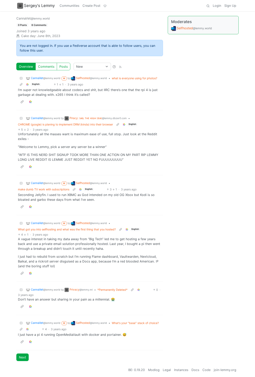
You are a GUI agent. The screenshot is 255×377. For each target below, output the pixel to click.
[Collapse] (21, 78)
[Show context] (21, 84)
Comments (46, 67)
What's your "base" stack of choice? (135, 323)
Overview (26, 67)
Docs (195, 370)
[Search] (208, 6)
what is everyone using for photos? (134, 78)
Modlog (154, 370)
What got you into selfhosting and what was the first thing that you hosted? (67, 229)
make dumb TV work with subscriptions (43, 189)
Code (206, 370)
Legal (167, 370)
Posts (63, 67)
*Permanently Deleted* (112, 289)
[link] (27, 84)
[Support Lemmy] (105, 6)
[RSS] (120, 67)
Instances (181, 370)
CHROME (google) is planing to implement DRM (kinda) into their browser (65, 124)
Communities (69, 6)
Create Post (91, 6)
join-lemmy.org (225, 370)
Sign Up (230, 6)
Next (22, 357)
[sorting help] (114, 67)
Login (217, 6)
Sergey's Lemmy (39, 5)
